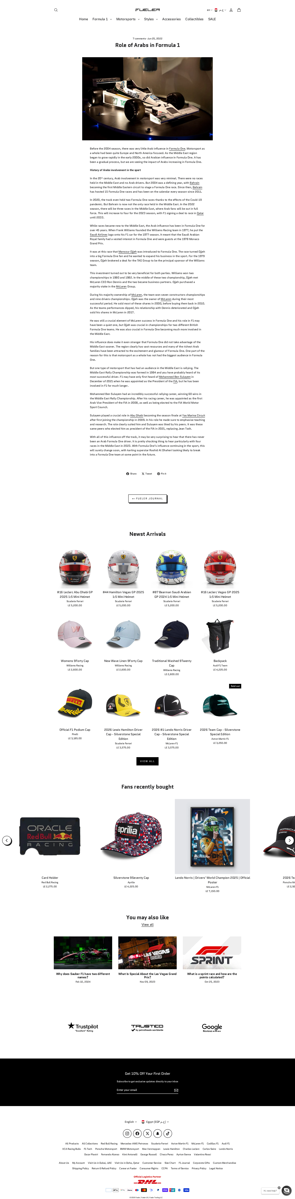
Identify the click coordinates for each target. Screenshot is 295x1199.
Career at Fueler (128, 1168)
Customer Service (151, 1163)
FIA (175, 381)
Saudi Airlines (98, 235)
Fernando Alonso (110, 1154)
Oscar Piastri (91, 1154)
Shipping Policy (80, 1168)
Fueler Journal (149, 498)
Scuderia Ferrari (159, 1143)
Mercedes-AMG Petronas (134, 1143)
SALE (212, 19)
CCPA (164, 1168)
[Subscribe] (175, 1090)
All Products (72, 1143)
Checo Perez (166, 1154)
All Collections (90, 1143)
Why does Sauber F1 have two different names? (83, 975)
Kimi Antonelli (129, 1154)
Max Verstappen (151, 1149)
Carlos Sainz (209, 1149)
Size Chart (170, 1163)
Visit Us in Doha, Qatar (127, 1163)
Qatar (200, 213)
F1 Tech (88, 1149)
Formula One (177, 149)
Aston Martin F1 (179, 1143)
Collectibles (194, 19)
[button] (287, 1191)
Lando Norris (226, 1149)
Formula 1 (100, 19)
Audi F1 (226, 1143)
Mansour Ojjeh (127, 252)
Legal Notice (216, 1168)
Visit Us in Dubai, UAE (100, 1163)
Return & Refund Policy (104, 1168)
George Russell (148, 1154)
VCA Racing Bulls (71, 1149)
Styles (149, 19)
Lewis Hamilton (171, 1149)
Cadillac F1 (213, 1143)
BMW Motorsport (129, 1149)
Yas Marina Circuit (193, 415)
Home (83, 19)
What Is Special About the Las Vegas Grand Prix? (147, 975)
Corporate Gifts (201, 1163)
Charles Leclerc (191, 1149)
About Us (64, 1163)
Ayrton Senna (183, 1154)
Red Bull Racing (109, 1143)
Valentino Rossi (202, 1154)
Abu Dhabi (136, 415)
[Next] (289, 840)
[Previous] (6, 840)
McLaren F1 (197, 1143)
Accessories (171, 19)
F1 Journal (184, 1163)
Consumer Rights (149, 1168)
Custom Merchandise (224, 1163)
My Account (78, 1163)
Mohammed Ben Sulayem (175, 377)
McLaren (121, 286)
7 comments (140, 38)
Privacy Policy (199, 1168)
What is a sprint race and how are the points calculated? (212, 975)
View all (147, 761)
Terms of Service (180, 1168)
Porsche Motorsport (106, 1149)
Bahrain (194, 183)
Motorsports (126, 19)
